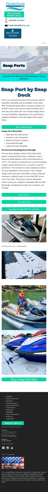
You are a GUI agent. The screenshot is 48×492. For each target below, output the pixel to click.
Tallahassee (15, 480)
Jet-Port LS (9, 401)
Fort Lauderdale (24, 474)
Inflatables (9, 412)
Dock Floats (9, 410)
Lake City (4, 476)
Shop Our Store (12, 423)
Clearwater (19, 472)
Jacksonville (33, 474)
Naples (32, 476)
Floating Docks (10, 408)
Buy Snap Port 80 (24, 202)
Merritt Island (20, 476)
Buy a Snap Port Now (24, 127)
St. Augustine (40, 478)
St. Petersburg (6, 480)
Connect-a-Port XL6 (12, 399)
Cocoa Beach (27, 472)
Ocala (8, 478)
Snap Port (9, 396)
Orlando (13, 478)
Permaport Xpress (11, 403)
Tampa (21, 480)
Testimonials (10, 419)
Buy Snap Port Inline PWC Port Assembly (24, 209)
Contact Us (9, 417)
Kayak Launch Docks (12, 405)
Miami (27, 476)
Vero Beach (34, 480)
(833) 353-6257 (18, 20)
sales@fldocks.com (22, 25)
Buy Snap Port (24, 195)
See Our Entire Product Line (14, 14)
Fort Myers (14, 474)
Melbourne (11, 476)
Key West (40, 474)
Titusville (27, 480)
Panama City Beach (23, 478)
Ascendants (11, 454)
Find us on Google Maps (9, 436)
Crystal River (36, 472)
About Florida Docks (12, 414)
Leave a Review (6, 441)
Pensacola (32, 478)
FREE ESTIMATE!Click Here (12, 34)
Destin (8, 474)
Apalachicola (11, 472)
